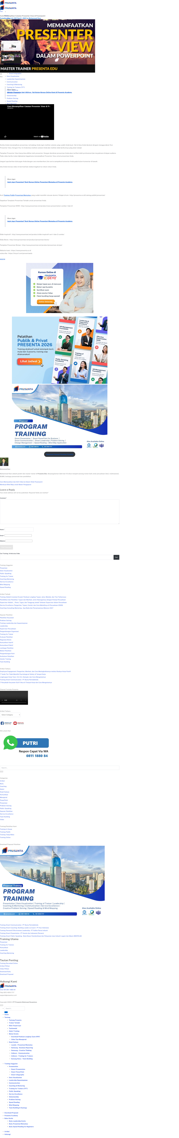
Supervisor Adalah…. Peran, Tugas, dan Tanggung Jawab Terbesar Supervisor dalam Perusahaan (33, 602)
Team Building (5, 662)
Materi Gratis (13, 1034)
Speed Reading (12, 101)
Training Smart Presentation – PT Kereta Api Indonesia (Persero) (22, 933)
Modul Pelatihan (5, 651)
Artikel (2, 781)
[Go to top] (1, 1005)
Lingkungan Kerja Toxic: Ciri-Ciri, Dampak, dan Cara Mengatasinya (23, 677)
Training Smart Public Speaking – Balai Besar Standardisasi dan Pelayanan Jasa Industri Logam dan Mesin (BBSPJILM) (41, 936)
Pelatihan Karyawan (7, 618)
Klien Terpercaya (15, 1026)
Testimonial (13, 1028)
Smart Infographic (15, 73)
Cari (116, 557)
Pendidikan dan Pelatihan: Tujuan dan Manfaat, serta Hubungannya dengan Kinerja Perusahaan (33, 600)
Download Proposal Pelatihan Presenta (59, 454)
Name (2, 529)
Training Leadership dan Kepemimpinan (14, 623)
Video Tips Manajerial (18, 1039)
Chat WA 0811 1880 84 (7, 990)
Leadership (4, 626)
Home (6, 1014)
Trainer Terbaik (14, 1023)
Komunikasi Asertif (6, 642)
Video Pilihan (4, 969)
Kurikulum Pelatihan (7, 656)
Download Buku (5, 971)
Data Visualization (13, 76)
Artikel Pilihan (5, 966)
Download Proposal (6, 974)
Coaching (3, 786)
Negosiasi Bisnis (5, 640)
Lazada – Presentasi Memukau (22, 1045)
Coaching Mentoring (7, 579)
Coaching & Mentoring (14, 84)
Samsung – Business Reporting (22, 1048)
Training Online (5, 837)
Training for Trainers (7, 945)
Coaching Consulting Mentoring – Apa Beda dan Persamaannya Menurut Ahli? (26, 608)
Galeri (2, 789)
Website (2, 541)
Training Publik (9, 195)
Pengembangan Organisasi (9, 631)
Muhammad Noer (35, 18)
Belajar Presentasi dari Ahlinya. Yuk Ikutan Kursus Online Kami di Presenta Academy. (39, 92)
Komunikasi (4, 795)
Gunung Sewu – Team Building (22, 1059)
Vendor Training (5, 659)
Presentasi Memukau (23, 195)
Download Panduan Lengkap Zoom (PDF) (25, 1037)
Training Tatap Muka (7, 835)
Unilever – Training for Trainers (22, 1056)
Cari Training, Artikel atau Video (10, 553)
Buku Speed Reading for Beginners (21, 1127)
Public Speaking (5, 573)
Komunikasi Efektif (6, 645)
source (2, 259)
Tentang (7, 1017)
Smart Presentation (18, 1069)
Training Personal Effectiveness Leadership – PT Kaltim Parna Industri (24, 930)
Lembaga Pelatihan (6, 648)
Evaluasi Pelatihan (6, 637)
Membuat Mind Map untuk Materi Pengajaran (15, 484)
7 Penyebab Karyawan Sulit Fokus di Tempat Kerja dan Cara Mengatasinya (26, 682)
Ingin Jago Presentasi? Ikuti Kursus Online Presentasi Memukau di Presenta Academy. (40, 182)
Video (1, 11)
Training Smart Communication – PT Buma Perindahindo (19, 680)
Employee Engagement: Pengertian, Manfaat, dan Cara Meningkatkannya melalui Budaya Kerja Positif (35, 671)
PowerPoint (4, 800)
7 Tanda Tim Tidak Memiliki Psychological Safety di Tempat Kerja (23, 674)
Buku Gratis (8, 1118)
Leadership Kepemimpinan (16, 79)
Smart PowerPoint (17, 1072)
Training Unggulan (11, 1064)
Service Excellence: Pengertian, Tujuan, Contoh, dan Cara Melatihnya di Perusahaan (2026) (31, 605)
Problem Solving (12, 98)
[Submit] (1, 771)
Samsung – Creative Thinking (21, 1050)
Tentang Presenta (15, 1020)
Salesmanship (14, 1097)
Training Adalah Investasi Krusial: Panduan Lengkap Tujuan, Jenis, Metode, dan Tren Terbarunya (33, 597)
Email (2, 535)
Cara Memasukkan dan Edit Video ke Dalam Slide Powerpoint (21, 482)
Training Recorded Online (9, 963)
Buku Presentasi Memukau (18, 1124)
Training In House (6, 829)
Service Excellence (6, 582)
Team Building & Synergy (18, 1108)
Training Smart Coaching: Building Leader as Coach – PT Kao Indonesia (24, 928)
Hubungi (7, 1134)
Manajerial (3, 797)
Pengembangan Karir (7, 653)
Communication (12, 82)
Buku (2, 784)
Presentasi (3, 568)
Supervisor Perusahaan (8, 629)
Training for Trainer (6, 576)
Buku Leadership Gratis (17, 1121)
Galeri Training (14, 1031)
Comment (3, 498)
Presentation (13, 1066)
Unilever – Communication (20, 1053)
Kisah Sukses (4, 792)
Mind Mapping (12, 104)
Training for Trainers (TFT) (18, 1088)
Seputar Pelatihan (6, 811)
